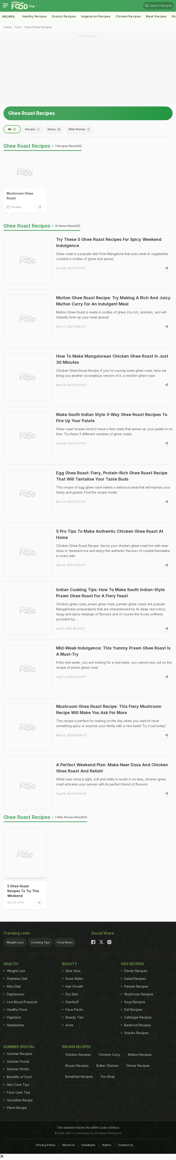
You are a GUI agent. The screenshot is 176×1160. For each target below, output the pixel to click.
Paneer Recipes (136, 986)
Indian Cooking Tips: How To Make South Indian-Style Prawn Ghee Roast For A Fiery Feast (110, 592)
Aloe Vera (73, 971)
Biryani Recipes (77, 1066)
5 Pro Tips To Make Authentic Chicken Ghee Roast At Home (109, 534)
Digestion (14, 1017)
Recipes (8, 16)
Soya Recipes (134, 1002)
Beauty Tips (75, 1017)
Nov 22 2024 (15, 902)
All (12, 129)
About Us (68, 1145)
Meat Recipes (156, 16)
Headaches (15, 1025)
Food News (65, 942)
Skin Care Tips (18, 1085)
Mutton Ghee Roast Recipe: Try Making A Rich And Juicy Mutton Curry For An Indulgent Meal (113, 300)
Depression (15, 994)
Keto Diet (14, 986)
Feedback (88, 1145)
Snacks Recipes (64, 16)
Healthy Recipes (34, 16)
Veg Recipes (132, 964)
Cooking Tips (40, 942)
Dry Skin (72, 994)
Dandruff (72, 1002)
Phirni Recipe (17, 1108)
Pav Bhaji (108, 1077)
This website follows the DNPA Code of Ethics (88, 1127)
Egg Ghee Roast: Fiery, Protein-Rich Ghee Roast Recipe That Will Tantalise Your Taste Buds (111, 475)
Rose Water (74, 979)
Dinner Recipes (135, 971)
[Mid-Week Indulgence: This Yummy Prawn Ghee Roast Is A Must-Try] (27, 669)
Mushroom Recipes (138, 994)
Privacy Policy (45, 1145)
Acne (69, 1025)
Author (106, 1145)
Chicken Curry (109, 1055)
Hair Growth (74, 986)
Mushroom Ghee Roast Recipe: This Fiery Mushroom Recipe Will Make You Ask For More (108, 709)
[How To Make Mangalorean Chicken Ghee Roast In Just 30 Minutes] (27, 377)
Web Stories (78, 129)
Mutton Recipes (140, 1055)
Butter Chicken (107, 1066)
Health (10, 964)
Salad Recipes (135, 979)
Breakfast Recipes (79, 1077)
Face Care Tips (18, 1092)
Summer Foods (18, 1061)
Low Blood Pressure (22, 1002)
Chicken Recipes (128, 16)
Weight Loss (15, 942)
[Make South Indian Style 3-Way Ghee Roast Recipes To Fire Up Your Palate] (27, 435)
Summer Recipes (19, 1054)
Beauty (69, 964)
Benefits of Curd (19, 1077)
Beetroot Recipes (137, 1025)
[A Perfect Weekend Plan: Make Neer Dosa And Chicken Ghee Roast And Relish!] (27, 786)
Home (7, 27)
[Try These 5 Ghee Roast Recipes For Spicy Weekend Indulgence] (27, 260)
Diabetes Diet (17, 979)
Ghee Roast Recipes (38, 27)
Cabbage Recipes (138, 1017)
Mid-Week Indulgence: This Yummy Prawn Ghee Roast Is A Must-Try (113, 651)
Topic (18, 27)
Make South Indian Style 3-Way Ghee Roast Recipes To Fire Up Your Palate (111, 417)
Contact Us (125, 1145)
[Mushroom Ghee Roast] (25, 172)
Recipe (32, 129)
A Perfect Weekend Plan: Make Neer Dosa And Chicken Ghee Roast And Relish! (112, 767)
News (54, 129)
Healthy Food (17, 1009)
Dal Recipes (133, 1009)
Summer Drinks (18, 1069)
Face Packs (74, 1009)
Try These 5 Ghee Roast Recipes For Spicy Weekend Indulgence (109, 242)
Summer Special (19, 1046)
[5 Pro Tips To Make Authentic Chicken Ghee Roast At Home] (27, 552)
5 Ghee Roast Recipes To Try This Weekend (23, 891)
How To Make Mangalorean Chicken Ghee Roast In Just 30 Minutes (112, 359)
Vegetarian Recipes (96, 16)
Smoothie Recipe (20, 1100)
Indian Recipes (76, 1046)
